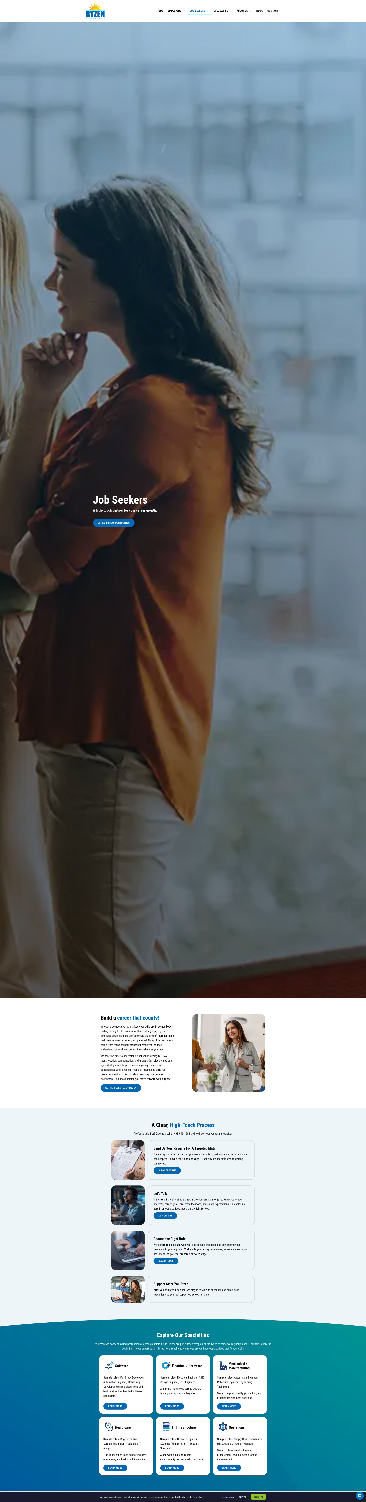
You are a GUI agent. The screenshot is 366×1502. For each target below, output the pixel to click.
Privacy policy (227, 1497)
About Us (242, 10)
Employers (174, 10)
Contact (272, 10)
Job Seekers (197, 10)
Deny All (242, 1497)
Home (160, 10)
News (259, 10)
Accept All (258, 1497)
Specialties (221, 10)
